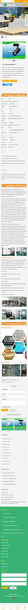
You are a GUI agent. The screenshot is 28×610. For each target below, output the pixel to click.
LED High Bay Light (7, 452)
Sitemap (22, 596)
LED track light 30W (10, 381)
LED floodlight (4, 551)
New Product (5, 458)
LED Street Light (6, 461)
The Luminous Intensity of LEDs (9, 478)
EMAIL (14, 80)
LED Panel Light (6, 441)
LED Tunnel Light (6, 455)
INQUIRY (6, 80)
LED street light (4, 554)
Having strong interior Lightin (8, 475)
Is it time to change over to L (8, 472)
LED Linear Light (6, 444)
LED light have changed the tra (9, 484)
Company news (4, 563)
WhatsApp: (5, 389)
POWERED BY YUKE (15, 596)
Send (5, 410)
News (3, 561)
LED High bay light (5, 545)
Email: (3, 394)
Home (5, 37)
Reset (13, 410)
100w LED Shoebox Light (13, 379)
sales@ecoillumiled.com (10, 497)
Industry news (4, 566)
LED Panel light (4, 542)
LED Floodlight (6, 450)
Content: (4, 399)
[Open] (26, 20)
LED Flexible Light (6, 438)
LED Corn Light (6, 447)
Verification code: (6, 407)
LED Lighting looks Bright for (8, 481)
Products (4, 540)
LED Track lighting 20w (20, 429)
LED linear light (4, 548)
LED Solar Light (6, 464)
